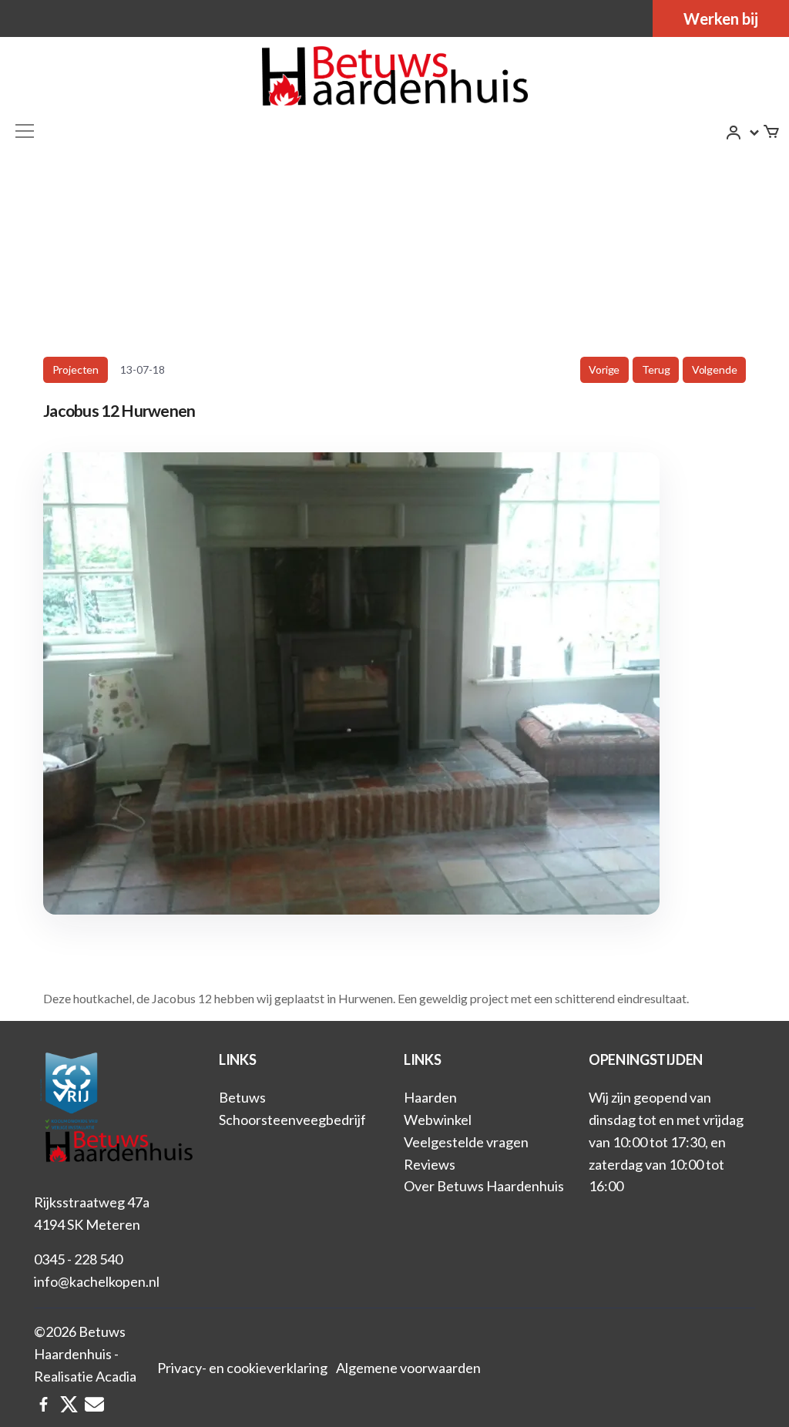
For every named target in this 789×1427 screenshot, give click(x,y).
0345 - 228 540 (78, 1259)
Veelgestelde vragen (466, 1141)
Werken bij (720, 18)
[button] (743, 133)
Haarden (430, 1097)
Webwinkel (438, 1119)
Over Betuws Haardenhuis (484, 1185)
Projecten (75, 369)
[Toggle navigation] (24, 131)
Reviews (429, 1164)
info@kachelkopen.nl (96, 1281)
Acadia (116, 1376)
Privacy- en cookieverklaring (242, 1367)
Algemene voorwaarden (408, 1367)
